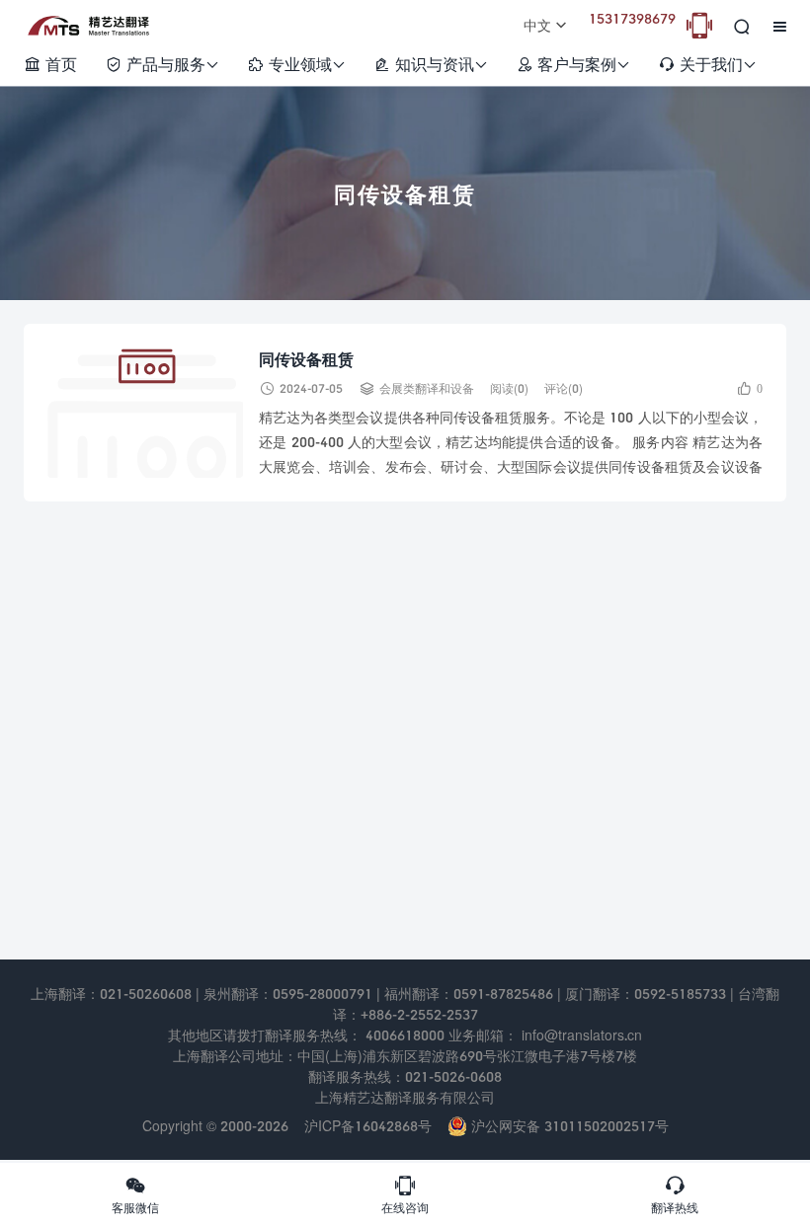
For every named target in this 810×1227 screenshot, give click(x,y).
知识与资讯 (430, 63)
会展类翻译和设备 (426, 388)
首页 (50, 63)
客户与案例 (573, 63)
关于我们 (707, 63)
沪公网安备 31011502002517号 (568, 1125)
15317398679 (632, 18)
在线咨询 (405, 1194)
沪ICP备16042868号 (368, 1125)
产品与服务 (162, 63)
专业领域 (296, 63)
